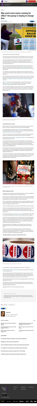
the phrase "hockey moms (19, 129)
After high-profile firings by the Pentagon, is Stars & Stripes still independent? (14, 338)
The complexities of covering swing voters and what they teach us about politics (14, 347)
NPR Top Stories (11, 304)
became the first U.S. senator (16, 213)
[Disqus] (18, 371)
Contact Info (15, 387)
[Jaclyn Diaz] (3, 314)
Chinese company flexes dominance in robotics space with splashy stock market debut (15, 344)
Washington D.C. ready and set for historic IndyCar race (10, 341)
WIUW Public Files (23, 389)
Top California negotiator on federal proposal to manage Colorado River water (13, 354)
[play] (2, 4)
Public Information (31, 387)
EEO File (15, 389)
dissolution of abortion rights (14, 269)
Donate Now (32, 1)
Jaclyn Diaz (8, 312)
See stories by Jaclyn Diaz (10, 316)
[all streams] (35, 4)
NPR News (2, 10)
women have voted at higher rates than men (18, 137)
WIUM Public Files (23, 387)
